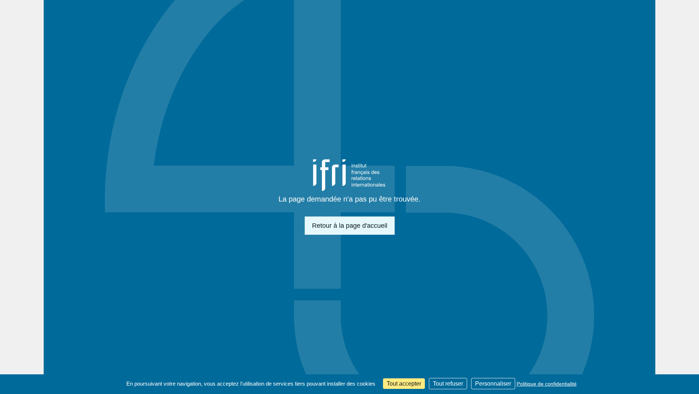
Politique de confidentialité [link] (547, 384)
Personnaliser (493, 384)
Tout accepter (404, 384)
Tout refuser (448, 384)
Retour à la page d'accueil (349, 225)
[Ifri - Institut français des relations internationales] (349, 175)
